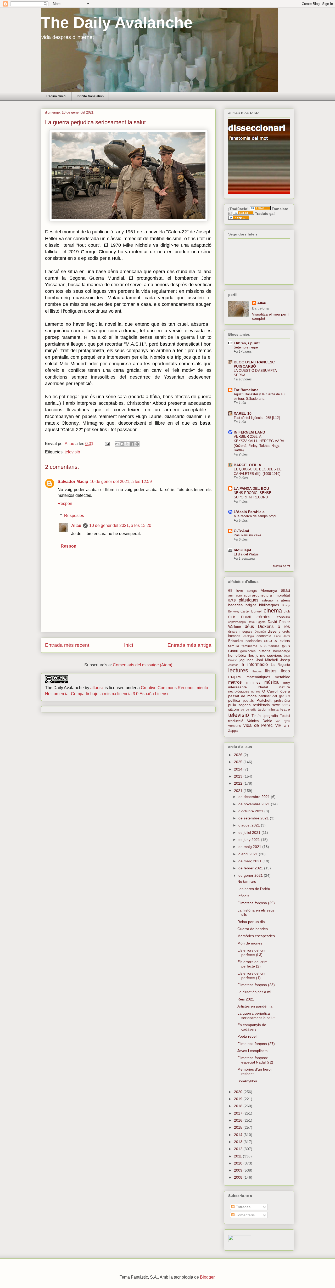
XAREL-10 (243, 413)
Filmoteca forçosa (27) (256, 1044)
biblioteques (269, 605)
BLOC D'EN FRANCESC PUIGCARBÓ (254, 364)
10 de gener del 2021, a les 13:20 (120, 525)
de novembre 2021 (254, 804)
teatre (285, 709)
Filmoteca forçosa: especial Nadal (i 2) (255, 1060)
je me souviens (269, 655)
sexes (286, 705)
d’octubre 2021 (251, 811)
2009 (238, 1170)
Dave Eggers (257, 621)
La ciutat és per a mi (254, 992)
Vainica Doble (259, 721)
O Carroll (270, 691)
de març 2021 (250, 861)
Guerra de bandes (252, 929)
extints (285, 641)
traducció (235, 721)
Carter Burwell (251, 611)
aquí (247, 595)
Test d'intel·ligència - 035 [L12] (257, 418)
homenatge (281, 651)
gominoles (248, 651)
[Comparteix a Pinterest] (137, 444)
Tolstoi (285, 716)
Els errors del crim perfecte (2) (252, 964)
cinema (273, 610)
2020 (238, 1092)
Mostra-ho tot (281, 565)
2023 (238, 776)
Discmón (260, 631)
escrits (270, 640)
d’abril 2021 (248, 854)
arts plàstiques (243, 600)
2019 (238, 1099)
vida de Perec (258, 725)
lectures (238, 670)
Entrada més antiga (189, 645)
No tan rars (246, 881)
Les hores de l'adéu (253, 889)
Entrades (242, 1207)
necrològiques (238, 691)
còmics (263, 616)
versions (234, 726)
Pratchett (263, 700)
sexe (276, 705)
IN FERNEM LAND (249, 432)
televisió (72, 452)
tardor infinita (268, 709)
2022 (238, 783)
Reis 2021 (245, 999)
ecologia (248, 636)
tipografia (270, 715)
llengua (257, 671)
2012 (238, 1149)
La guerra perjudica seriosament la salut (256, 1015)
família (233, 646)
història (265, 651)
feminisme (249, 646)
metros (235, 682)
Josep (285, 660)
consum (283, 617)
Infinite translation (90, 96)
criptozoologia (237, 621)
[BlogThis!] (122, 444)
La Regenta (280, 665)
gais (286, 645)
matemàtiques (258, 677)
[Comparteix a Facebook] (132, 444)
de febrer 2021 (251, 868)
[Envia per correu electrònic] (117, 444)
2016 (238, 1120)
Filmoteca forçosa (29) (256, 903)
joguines (246, 660)
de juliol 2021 (249, 832)
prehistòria (282, 700)
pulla (232, 705)
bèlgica (250, 605)
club (287, 611)
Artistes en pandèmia (254, 1006)
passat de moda (242, 696)
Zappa (233, 731)
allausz (97, 687)
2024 (238, 769)
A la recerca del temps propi (255, 516)
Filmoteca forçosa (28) (256, 985)
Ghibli (233, 651)
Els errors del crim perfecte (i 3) (252, 952)
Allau (76, 525)
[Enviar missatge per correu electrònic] (107, 443)
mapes (234, 676)
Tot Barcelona (246, 390)
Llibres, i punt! (247, 343)
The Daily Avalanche (116, 22)
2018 (238, 1106)
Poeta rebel (246, 1036)
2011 (238, 1156)
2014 (238, 1135)
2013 (238, 1142)
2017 (238, 1113)
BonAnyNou (247, 1081)
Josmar (233, 664)
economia (263, 636)
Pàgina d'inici (56, 96)
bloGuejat (242, 550)
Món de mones (249, 943)
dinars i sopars (240, 631)
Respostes (74, 515)
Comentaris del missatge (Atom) (142, 665)
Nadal (263, 687)
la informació (254, 664)
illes (251, 655)
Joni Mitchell (267, 660)
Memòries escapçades (256, 936)
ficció (263, 646)
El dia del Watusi (246, 554)
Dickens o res (274, 626)
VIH (278, 725)
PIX (288, 696)
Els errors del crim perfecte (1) (252, 975)
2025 (238, 762)
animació (235, 595)
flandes (274, 646)
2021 (238, 791)
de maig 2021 (250, 847)
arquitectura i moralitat (271, 595)
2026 (238, 755)
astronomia (269, 600)
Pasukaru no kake (247, 535)
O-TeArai (241, 531)
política (234, 700)
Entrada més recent (67, 645)
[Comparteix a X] (127, 444)
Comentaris (244, 1215)
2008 (238, 1177)
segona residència (254, 705)
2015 (238, 1127)
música (271, 682)
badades (235, 605)
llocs (285, 670)
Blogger (207, 1277)
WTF (287, 725)
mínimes (253, 682)
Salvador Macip (73, 481)
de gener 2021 (251, 875)
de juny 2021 (249, 839)
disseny (274, 631)
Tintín (256, 715)
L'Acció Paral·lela (249, 512)
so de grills (248, 709)
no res (255, 691)
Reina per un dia (251, 922)
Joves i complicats (252, 1051)
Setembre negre (246, 347)
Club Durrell (239, 617)
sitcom (233, 709)
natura (284, 687)
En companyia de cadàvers (251, 1027)
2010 (238, 1163)
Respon (65, 503)
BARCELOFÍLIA (247, 465)
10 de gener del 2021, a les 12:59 (121, 481)
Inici (128, 645)
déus (249, 626)
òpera (285, 691)
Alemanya (269, 590)
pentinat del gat (271, 696)
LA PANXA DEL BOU (251, 488)
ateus (285, 600)
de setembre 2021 (254, 818)
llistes (271, 670)
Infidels (243, 896)
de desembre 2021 (254, 797)
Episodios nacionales (245, 641)
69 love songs (242, 590)
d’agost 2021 (249, 825)
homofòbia (237, 655)
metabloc (282, 677)
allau (285, 590)
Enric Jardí (282, 636)
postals (248, 700)
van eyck (283, 721)
